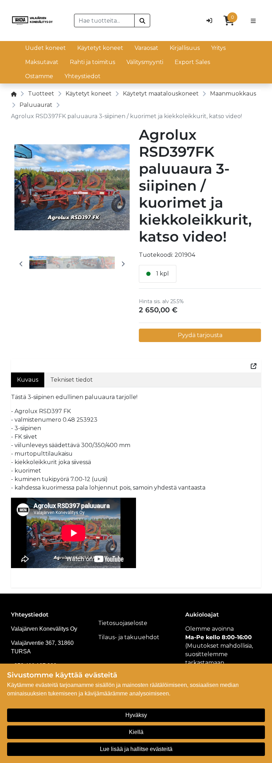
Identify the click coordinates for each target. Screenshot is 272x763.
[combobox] (104, 20)
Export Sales (192, 62)
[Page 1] (37, 263)
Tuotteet (41, 93)
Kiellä (136, 732)
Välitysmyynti (144, 62)
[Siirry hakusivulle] (142, 20)
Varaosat (146, 48)
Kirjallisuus (185, 48)
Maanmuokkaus (233, 93)
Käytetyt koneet (100, 48)
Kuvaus (27, 379)
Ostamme (39, 76)
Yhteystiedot (82, 76)
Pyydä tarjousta (200, 335)
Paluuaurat (35, 105)
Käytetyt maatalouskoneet (161, 93)
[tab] (37, 263)
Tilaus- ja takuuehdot (128, 637)
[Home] (14, 93)
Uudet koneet (45, 48)
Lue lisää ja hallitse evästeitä (136, 749)
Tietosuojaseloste (122, 623)
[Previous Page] (21, 264)
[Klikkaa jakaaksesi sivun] (253, 365)
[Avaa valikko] (253, 20)
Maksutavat (41, 62)
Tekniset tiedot (71, 379)
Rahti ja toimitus (92, 62)
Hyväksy (136, 715)
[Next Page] (123, 264)
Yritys (218, 48)
